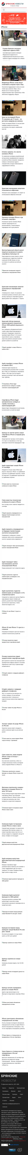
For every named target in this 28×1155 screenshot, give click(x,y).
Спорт (21, 1094)
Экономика (5, 1091)
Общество (11, 1088)
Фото (19, 1097)
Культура (14, 1094)
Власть (4, 1088)
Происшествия (21, 1088)
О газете (4, 1100)
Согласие (4, 1107)
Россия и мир (6, 1094)
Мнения (13, 1091)
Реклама (12, 1100)
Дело (19, 1091)
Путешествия (5, 1097)
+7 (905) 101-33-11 (8, 1139)
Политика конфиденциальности (11, 1103)
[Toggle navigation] (4, 9)
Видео (13, 1097)
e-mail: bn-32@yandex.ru (19, 1140)
